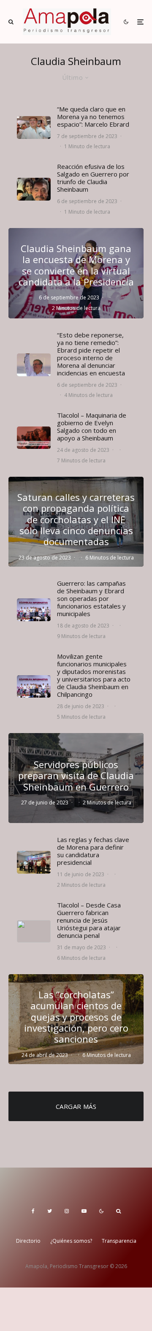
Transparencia (119, 1240)
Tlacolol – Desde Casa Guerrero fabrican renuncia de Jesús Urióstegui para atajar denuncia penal (89, 920)
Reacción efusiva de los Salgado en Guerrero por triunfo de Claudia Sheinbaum (93, 178)
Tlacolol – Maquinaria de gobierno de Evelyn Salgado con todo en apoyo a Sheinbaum (91, 426)
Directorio (28, 1240)
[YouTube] (84, 1211)
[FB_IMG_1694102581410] (34, 127)
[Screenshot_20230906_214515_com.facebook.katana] (34, 189)
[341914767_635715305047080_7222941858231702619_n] (34, 364)
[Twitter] (49, 1211)
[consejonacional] (34, 862)
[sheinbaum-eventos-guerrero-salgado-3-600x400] (34, 609)
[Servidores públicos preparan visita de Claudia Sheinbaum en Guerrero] (76, 778)
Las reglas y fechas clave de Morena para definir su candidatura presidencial (93, 851)
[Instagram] (66, 1211)
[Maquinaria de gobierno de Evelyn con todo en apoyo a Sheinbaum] (34, 437)
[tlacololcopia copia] (34, 931)
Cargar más (76, 1106)
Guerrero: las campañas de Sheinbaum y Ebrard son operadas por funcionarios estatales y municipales (91, 598)
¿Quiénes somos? (71, 1240)
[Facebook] (33, 1211)
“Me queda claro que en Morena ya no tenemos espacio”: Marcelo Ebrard (93, 116)
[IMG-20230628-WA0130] (34, 686)
